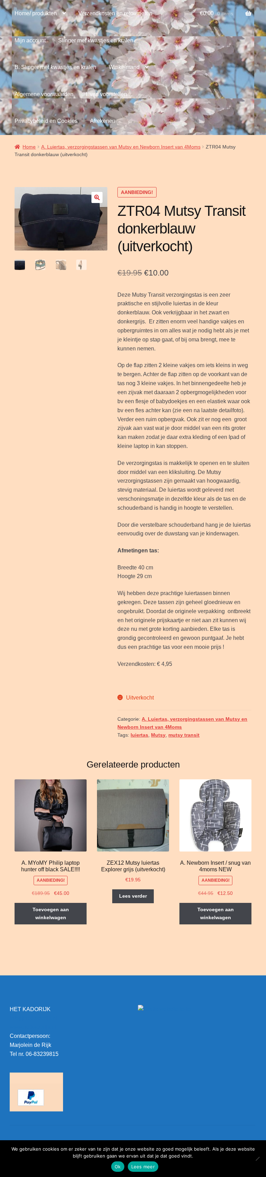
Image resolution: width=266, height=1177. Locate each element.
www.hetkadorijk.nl (33, 1027)
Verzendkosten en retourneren (115, 13)
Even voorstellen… (109, 94)
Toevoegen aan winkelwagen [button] (51, 913)
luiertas (139, 735)
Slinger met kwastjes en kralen (95, 40)
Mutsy (158, 735)
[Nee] (257, 1158)
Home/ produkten (36, 13)
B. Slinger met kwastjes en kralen (55, 67)
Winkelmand (124, 67)
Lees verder (133, 896)
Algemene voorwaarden (44, 94)
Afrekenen (102, 121)
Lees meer (143, 1166)
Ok (118, 1166)
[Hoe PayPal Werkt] (36, 1097)
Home (29, 147)
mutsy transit (184, 735)
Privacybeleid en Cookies (46, 121)
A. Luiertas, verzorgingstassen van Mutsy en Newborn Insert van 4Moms (121, 147)
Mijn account (30, 40)
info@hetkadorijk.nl (33, 1018)
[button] (97, 197)
